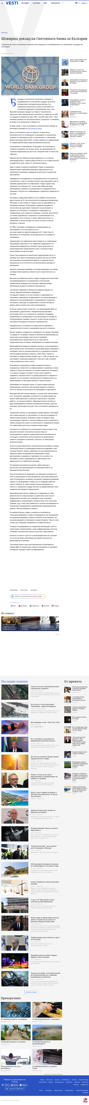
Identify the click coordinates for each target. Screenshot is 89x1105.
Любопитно (55, 3)
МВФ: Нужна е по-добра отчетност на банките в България (30, 627)
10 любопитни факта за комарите (14, 1019)
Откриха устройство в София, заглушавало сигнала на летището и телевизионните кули (80, 777)
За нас (41, 1090)
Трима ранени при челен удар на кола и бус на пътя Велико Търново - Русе (79, 789)
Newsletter (24, 606)
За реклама (48, 1090)
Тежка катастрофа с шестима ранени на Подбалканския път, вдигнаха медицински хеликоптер (45, 975)
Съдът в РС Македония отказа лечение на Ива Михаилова (42, 901)
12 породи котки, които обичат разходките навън (78, 698)
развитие (34, 590)
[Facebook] (88, 1095)
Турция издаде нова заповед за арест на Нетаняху (45, 938)
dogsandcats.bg (73, 116)
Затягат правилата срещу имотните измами (45, 883)
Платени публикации (82, 1090)
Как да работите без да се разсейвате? (11, 1067)
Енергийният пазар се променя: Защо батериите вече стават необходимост (78, 102)
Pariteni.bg (85, 1082)
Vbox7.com (49, 1080)
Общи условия (58, 1090)
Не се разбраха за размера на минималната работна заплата (43, 740)
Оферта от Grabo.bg (36, 724)
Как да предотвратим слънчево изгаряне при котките (80, 688)
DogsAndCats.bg (83, 1080)
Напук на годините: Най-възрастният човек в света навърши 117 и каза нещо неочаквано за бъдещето (79, 156)
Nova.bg (74, 1080)
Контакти (85, 1092)
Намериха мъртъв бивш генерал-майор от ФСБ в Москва (44, 956)
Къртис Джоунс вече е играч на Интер (79, 752)
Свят (45, 3)
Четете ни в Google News (16, 1088)
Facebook (46, 606)
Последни (25, 3)
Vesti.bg (12, 3)
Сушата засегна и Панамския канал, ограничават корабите (45, 687)
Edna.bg (76, 1084)
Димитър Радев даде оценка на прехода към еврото (43, 811)
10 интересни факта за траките (13, 1042)
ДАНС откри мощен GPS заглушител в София (78, 60)
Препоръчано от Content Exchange (52, 1074)
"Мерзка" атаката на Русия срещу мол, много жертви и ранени (78, 71)
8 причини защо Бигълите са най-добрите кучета (79, 113)
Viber (14, 606)
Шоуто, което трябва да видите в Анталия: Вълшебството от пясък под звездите (44, 794)
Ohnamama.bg (59, 1082)
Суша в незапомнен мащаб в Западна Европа (79, 708)
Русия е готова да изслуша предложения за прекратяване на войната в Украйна (44, 777)
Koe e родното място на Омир (79, 718)
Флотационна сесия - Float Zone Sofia (45, 722)
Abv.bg (42, 1080)
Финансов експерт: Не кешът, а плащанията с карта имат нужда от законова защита (78, 134)
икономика (14, 590)
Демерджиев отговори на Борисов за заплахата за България (79, 81)
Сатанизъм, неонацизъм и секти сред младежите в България (78, 91)
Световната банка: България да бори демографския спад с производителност (9, 627)
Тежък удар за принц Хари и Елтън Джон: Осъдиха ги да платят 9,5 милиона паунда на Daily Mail (45, 920)
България (36, 3)
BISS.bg (50, 1082)
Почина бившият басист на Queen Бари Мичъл (44, 829)
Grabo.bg (77, 1082)
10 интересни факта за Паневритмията (41, 1043)
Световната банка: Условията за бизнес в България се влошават (49, 627)
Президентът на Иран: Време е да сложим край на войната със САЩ (78, 123)
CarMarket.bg (42, 1082)
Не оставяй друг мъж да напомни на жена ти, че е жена (79, 728)
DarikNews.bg (66, 1080)
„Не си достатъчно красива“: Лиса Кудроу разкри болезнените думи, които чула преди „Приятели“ (79, 741)
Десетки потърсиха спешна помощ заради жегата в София (44, 758)
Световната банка (34, 128)
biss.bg (71, 106)
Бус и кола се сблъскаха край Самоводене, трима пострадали (43, 705)
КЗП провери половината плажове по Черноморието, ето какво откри (44, 865)
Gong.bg (57, 1080)
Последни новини (14, 681)
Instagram (56, 606)
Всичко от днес (31, 992)
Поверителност (69, 1090)
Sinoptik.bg (69, 1082)
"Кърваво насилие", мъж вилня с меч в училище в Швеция (44, 847)
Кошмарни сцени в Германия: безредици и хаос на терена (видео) (80, 764)
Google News (35, 606)
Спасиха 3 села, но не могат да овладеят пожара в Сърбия (77, 144)
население (24, 590)
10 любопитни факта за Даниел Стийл (44, 1067)
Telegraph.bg (84, 1084)
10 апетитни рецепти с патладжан (46, 1019)
